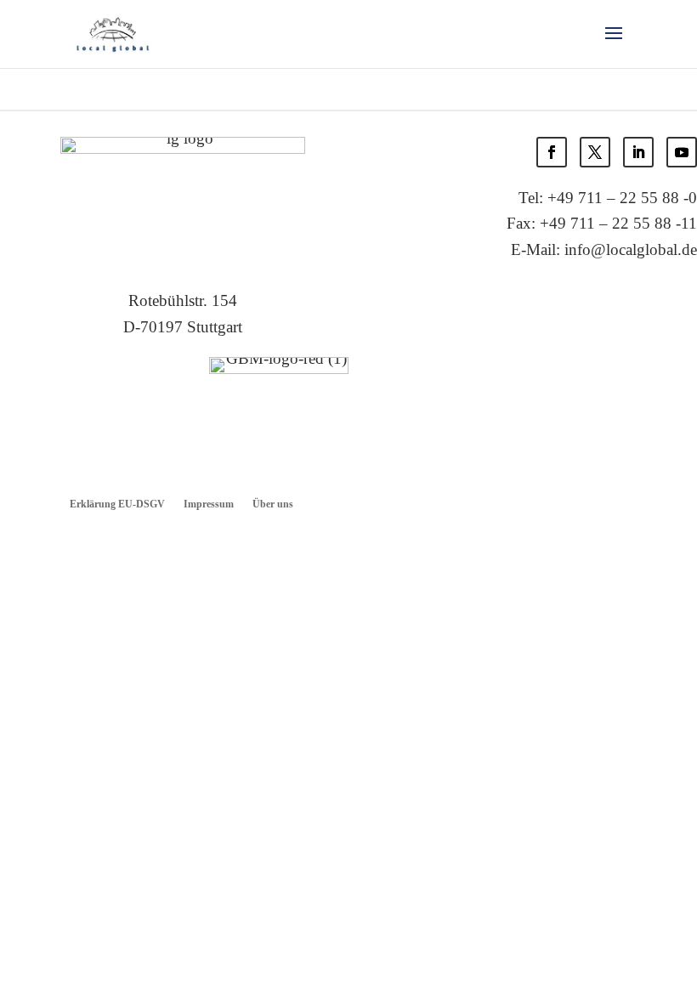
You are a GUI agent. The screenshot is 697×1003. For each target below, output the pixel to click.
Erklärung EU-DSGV (117, 504)
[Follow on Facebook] (551, 152)
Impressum (209, 504)
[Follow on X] (595, 152)
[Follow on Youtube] (681, 152)
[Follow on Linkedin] (638, 152)
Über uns (272, 504)
